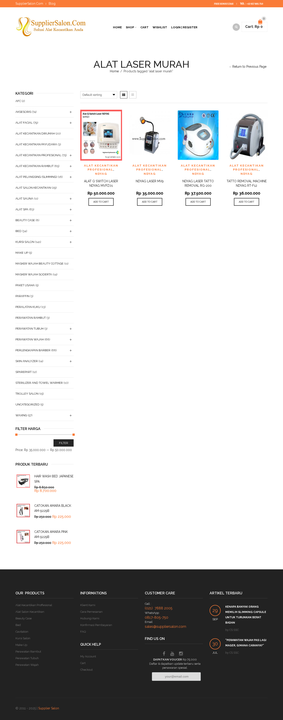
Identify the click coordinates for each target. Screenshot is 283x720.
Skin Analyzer (26, 361)
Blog (52, 3)
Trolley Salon (26, 393)
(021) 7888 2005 (158, 608)
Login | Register (184, 27)
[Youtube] (172, 654)
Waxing (21, 415)
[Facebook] (164, 654)
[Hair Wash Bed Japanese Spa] (23, 481)
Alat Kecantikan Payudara (36, 144)
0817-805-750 (156, 617)
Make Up (21, 252)
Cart (144, 27)
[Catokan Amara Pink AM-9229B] (23, 536)
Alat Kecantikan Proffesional (33, 605)
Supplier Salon (48, 708)
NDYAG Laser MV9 (150, 181)
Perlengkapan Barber (32, 350)
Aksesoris (23, 111)
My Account (88, 656)
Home (117, 27)
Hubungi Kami (89, 618)
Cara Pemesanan (91, 611)
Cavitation (21, 631)
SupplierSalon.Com (29, 3)
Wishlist (160, 27)
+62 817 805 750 (254, 3)
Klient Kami (87, 605)
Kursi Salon (24, 242)
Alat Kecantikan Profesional (38, 155)
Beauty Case (25, 220)
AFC (18, 101)
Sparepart (23, 372)
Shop (130, 27)
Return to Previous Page (249, 66)
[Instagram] (181, 654)
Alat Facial (24, 122)
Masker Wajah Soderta (33, 274)
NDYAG (101, 173)
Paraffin (22, 296)
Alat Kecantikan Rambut (34, 166)
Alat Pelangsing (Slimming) (36, 177)
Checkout (86, 669)
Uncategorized (27, 404)
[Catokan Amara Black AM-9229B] (23, 510)
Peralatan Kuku (27, 307)
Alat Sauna (24, 198)
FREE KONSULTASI (224, 3)
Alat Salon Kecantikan (33, 187)
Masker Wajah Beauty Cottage (39, 263)
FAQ (83, 631)
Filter (63, 443)
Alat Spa (21, 209)
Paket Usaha (25, 285)
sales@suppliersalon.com (165, 626)
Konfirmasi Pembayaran (96, 625)
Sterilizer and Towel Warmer (39, 382)
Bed (18, 231)
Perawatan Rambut (30, 317)
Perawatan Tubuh (29, 328)
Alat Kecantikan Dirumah (35, 133)
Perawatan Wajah (29, 339)
